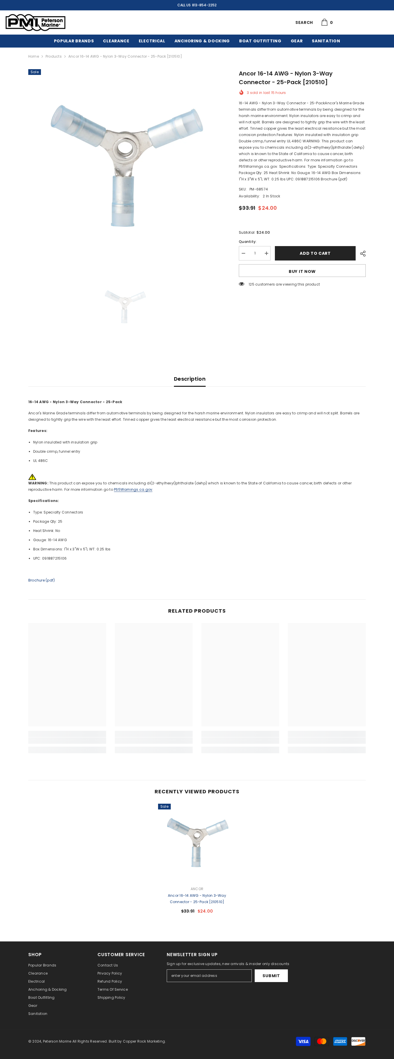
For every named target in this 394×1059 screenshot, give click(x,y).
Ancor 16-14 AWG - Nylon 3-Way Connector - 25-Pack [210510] (197, 898)
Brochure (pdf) (41, 580)
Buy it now (302, 271)
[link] (67, 740)
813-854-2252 (204, 5)
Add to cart (315, 253)
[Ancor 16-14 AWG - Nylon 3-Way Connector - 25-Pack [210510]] (197, 842)
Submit (271, 976)
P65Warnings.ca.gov (133, 489)
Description (190, 378)
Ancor (197, 888)
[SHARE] (361, 253)
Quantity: (247, 241)
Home (33, 56)
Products (54, 56)
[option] (125, 166)
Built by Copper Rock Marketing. (137, 1041)
